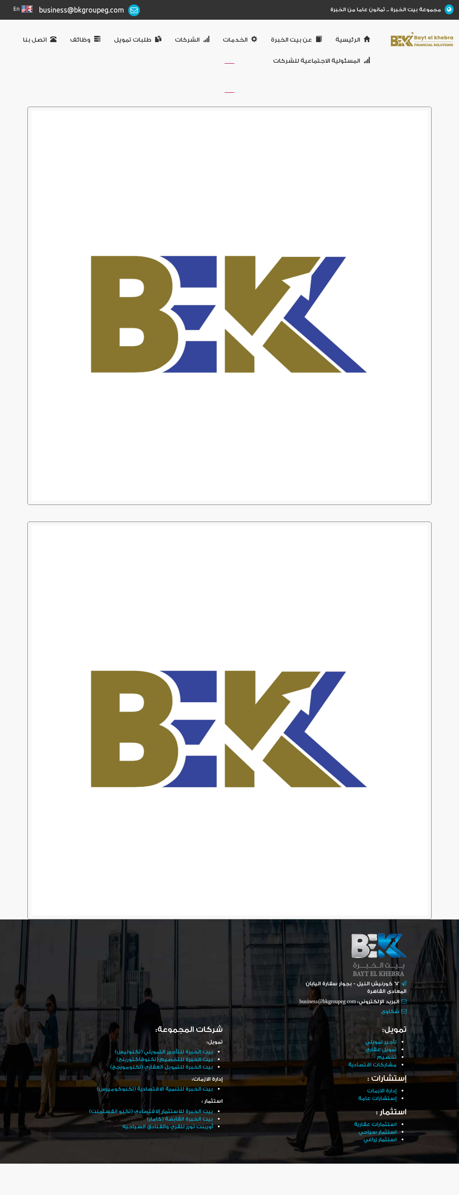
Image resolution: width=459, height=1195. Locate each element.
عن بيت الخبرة (291, 39)
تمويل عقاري (381, 1049)
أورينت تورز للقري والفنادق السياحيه (167, 1126)
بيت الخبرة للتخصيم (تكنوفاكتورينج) (165, 1059)
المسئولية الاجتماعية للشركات (316, 60)
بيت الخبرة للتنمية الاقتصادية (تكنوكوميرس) (155, 1089)
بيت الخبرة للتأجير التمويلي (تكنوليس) (164, 1052)
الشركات (187, 39)
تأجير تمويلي (381, 1042)
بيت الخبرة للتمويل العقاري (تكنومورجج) (161, 1067)
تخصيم (387, 1057)
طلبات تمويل (133, 39)
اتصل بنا (35, 39)
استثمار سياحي (378, 1132)
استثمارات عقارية (375, 1124)
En (16, 9)
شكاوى (390, 1011)
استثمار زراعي (380, 1139)
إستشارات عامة (377, 1098)
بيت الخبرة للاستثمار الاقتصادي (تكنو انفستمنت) (151, 1111)
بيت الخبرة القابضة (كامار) (180, 1119)
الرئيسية (347, 39)
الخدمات (235, 39)
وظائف (80, 39)
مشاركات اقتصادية (372, 1065)
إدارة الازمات (382, 1091)
